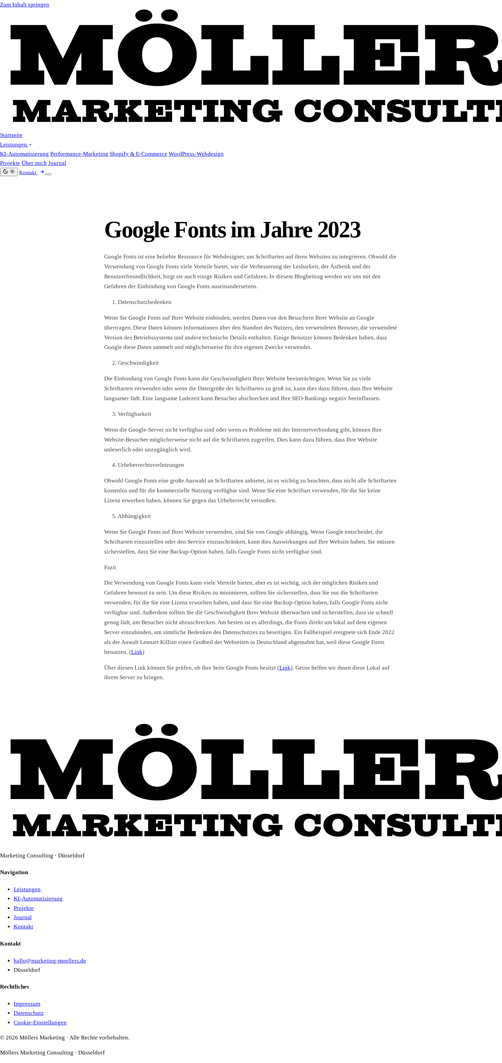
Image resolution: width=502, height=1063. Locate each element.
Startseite (11, 135)
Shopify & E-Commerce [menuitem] (138, 154)
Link (136, 652)
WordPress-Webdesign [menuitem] (196, 154)
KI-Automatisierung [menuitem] (24, 154)
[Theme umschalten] (9, 172)
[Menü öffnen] (48, 174)
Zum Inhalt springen (24, 4)
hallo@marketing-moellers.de (50, 960)
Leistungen (14, 144)
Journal (57, 163)
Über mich (34, 163)
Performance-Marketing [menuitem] (79, 154)
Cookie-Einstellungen (40, 1022)
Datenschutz (29, 1013)
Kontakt (23, 926)
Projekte (10, 163)
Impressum (27, 1004)
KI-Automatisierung (38, 898)
